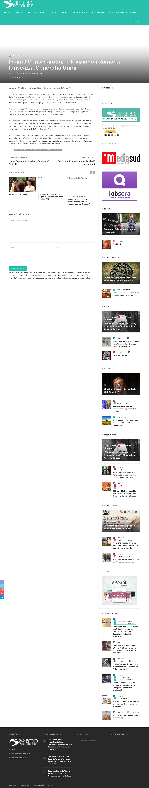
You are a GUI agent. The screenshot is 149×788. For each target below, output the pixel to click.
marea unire (36, 149)
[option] (22, 186)
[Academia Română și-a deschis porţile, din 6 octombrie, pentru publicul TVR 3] (51, 184)
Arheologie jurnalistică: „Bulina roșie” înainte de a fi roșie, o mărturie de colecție (126, 344)
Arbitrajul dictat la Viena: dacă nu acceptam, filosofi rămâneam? (125, 422)
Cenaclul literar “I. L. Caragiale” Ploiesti (48, 12)
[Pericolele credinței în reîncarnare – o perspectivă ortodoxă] (106, 404)
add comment (37, 73)
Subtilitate (117, 244)
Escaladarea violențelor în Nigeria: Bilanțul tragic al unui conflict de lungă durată (125, 475)
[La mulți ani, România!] (22, 184)
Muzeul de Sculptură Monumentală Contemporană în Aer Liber (104, 12)
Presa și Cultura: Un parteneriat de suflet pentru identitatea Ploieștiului (126, 704)
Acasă (7, 12)
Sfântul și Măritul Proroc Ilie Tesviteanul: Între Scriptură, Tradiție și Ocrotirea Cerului (124, 493)
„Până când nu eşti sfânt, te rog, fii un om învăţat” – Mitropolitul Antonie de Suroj (120, 326)
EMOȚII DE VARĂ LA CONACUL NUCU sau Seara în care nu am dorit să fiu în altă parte (125, 545)
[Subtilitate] (106, 244)
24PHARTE (16, 73)
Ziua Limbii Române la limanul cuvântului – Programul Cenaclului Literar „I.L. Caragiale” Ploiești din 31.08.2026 (125, 631)
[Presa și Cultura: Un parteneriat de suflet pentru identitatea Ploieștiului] (106, 699)
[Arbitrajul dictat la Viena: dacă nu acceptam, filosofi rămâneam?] (106, 421)
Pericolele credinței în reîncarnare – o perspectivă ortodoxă (124, 408)
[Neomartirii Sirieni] (106, 356)
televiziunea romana (52, 149)
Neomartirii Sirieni (120, 355)
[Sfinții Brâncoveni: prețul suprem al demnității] (106, 716)
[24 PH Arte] (18, 4)
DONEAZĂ (111, 128)
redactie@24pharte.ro (112, 143)
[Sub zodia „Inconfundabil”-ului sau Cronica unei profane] (106, 557)
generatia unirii (21, 149)
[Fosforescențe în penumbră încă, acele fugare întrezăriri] (106, 293)
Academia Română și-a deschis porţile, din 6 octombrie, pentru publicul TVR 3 (51, 196)
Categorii (18, 12)
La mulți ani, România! (18, 194)
